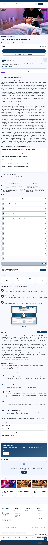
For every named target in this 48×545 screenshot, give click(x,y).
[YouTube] (10, 520)
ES (17, 532)
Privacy (32, 527)
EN (7, 532)
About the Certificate (18, 512)
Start (24, 51)
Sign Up (40, 3)
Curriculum (17, 71)
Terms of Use (39, 512)
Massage (9, 6)
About (3, 71)
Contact (26, 512)
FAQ (28, 71)
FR (14, 532)
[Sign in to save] (39, 10)
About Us (27, 510)
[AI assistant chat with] (45, 538)
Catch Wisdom (6, 4)
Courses (17, 3)
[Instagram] (7, 520)
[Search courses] (36, 4)
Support (24, 359)
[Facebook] (3, 520)
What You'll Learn (9, 71)
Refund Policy (39, 515)
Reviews (32, 71)
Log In (45, 3)
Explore (13, 3)
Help (41, 527)
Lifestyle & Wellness (10, 36)
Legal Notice (39, 518)
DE (10, 532)
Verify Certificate (24, 3)
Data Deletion (39, 516)
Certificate (23, 71)
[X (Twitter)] (5, 520)
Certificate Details (42, 331)
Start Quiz (43, 269)
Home (3, 6)
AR (21, 532)
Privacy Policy (40, 510)
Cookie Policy (39, 513)
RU (24, 532)
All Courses (16, 510)
